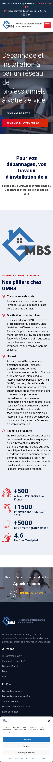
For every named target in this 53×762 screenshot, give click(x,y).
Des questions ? (10, 666)
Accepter (26, 739)
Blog (4, 671)
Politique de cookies (15, 758)
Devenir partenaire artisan (16, 706)
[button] (48, 720)
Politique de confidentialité (35, 758)
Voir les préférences (26, 752)
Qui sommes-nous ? (12, 655)
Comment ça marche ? (13, 660)
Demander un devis (12, 691)
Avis (4, 676)
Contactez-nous (10, 701)
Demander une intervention (16, 696)
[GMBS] (23, 24)
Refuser (26, 746)
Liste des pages (10, 711)
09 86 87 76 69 (31, 593)
